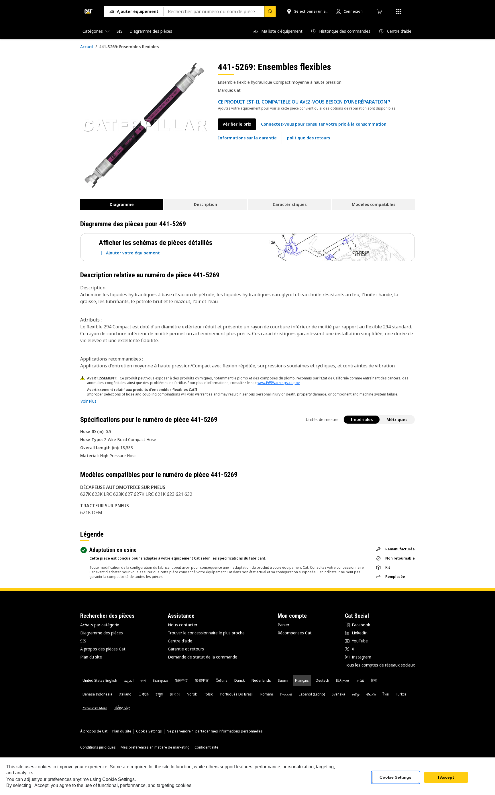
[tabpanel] (144, 125)
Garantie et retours (186, 649)
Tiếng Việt (122, 708)
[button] (323, 124)
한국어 (175, 694)
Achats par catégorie (99, 625)
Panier (283, 625)
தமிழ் (356, 694)
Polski (208, 694)
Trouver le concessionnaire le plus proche (206, 633)
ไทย (386, 694)
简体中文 (181, 680)
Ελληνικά (342, 680)
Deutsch (322, 680)
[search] (270, 11)
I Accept (446, 777)
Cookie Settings (149, 731)
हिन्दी (374, 680)
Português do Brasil (237, 694)
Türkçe (401, 694)
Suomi (283, 680)
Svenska (338, 694)
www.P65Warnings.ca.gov (279, 382)
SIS (83, 641)
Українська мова (94, 708)
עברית (360, 680)
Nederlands (261, 680)
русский (286, 694)
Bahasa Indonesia (97, 694)
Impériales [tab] (362, 419)
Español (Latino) (312, 694)
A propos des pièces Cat (102, 649)
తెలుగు (371, 694)
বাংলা (143, 680)
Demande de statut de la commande (202, 657)
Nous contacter (182, 625)
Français (302, 680)
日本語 (143, 694)
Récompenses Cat (295, 633)
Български (160, 680)
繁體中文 (202, 680)
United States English (99, 680)
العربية (128, 680)
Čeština (221, 680)
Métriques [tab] (396, 419)
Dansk (239, 680)
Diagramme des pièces (101, 633)
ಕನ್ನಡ (159, 694)
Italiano (125, 694)
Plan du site (91, 657)
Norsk (192, 694)
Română (266, 694)
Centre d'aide (180, 641)
